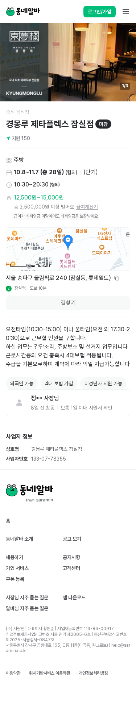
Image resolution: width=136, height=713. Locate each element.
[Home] (23, 11)
